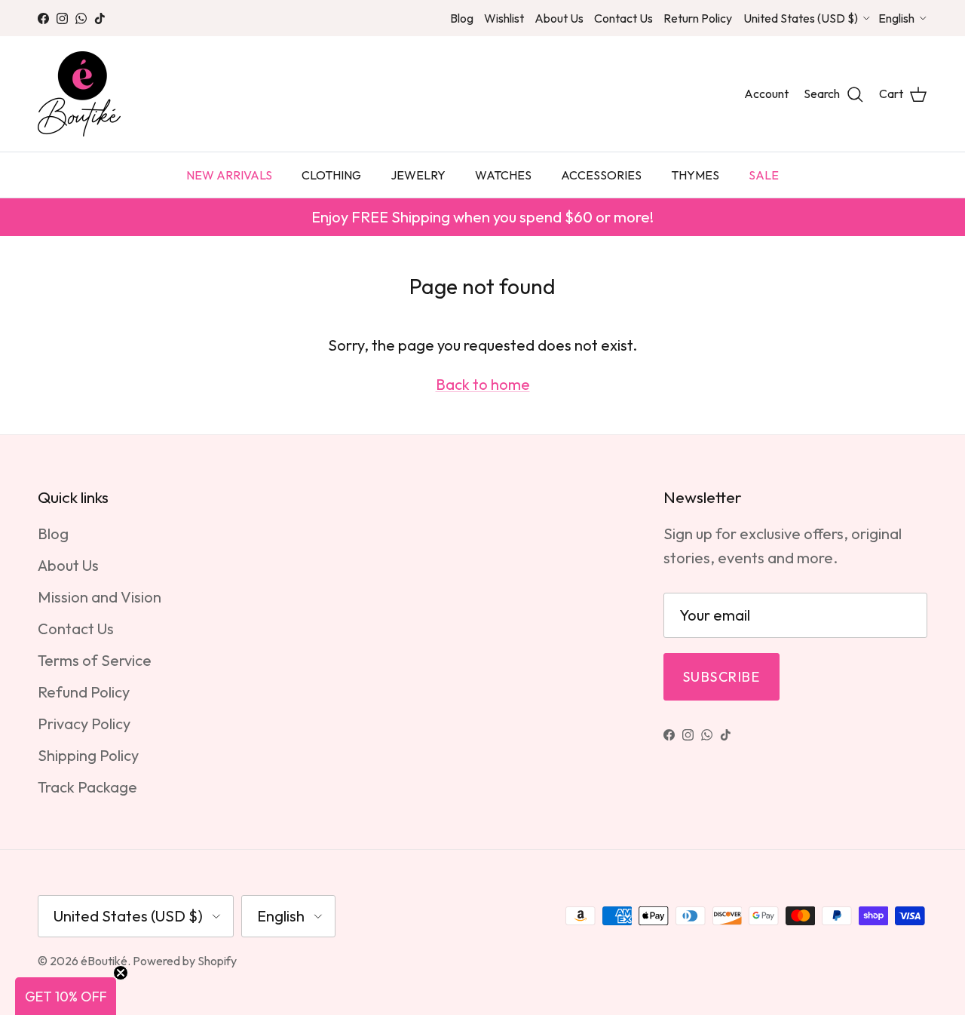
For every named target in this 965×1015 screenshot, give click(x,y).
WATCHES (503, 174)
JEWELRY (418, 174)
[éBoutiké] (79, 93)
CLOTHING (331, 174)
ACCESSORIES (601, 174)
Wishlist (504, 18)
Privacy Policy (84, 723)
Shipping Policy (88, 755)
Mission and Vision (99, 596)
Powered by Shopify (185, 960)
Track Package (87, 786)
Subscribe (721, 676)
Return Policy (697, 18)
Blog (461, 18)
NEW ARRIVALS (229, 174)
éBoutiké (104, 960)
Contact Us (623, 18)
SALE (764, 174)
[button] (65, 996)
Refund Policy (84, 691)
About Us (559, 18)
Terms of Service (95, 660)
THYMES (695, 174)
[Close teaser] (120, 972)
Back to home (483, 384)
